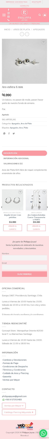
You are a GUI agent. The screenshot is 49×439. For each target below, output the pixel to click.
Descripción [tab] (10, 153)
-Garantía (6, 376)
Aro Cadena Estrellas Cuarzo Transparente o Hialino (36, 217)
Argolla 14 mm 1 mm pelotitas (12, 216)
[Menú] (4, 15)
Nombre (5, 253)
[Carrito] (45, 15)
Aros (21, 128)
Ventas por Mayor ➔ (13, 405)
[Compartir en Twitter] (14, 133)
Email (4, 263)
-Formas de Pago (10, 363)
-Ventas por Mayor (11, 379)
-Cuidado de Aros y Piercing (15, 373)
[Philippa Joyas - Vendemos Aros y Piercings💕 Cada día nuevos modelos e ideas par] (24, 15)
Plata (26, 128)
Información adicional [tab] (16, 158)
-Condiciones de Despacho (15, 366)
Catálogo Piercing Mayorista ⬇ (18, 412)
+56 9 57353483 (13, 399)
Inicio (7, 29)
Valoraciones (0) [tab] (13, 163)
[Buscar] (40, 14)
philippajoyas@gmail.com (14, 396)
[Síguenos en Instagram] (8, 13)
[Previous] (2, 212)
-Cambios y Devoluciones (14, 360)
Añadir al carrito (12, 227)
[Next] (47, 212)
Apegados (39, 29)
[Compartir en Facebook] (9, 133)
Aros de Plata (21, 29)
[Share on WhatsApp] (4, 133)
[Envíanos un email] (8, 17)
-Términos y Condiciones (14, 369)
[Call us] (8, 20)
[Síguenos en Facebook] (8, 10)
